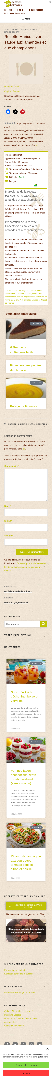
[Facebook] (7, 1044)
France (16, 91)
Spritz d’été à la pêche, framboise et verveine (24, 696)
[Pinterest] (23, 1044)
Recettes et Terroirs (23, 10)
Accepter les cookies (26, 1065)
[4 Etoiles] (12, 123)
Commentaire (11, 466)
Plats (17, 86)
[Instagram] (31, 1044)
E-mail (8, 521)
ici (37, 145)
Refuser (26, 1073)
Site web (8, 535)
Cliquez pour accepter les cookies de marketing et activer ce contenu (26, 930)
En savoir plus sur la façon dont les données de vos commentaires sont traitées (25, 567)
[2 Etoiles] (8, 123)
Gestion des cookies (14, 1025)
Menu (27, 18)
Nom (7, 506)
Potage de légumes (23, 406)
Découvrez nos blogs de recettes (20, 992)
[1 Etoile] (5, 123)
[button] (47, 1048)
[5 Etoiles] (15, 123)
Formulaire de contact (14, 970)
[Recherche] (43, 624)
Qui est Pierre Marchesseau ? (18, 1011)
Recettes (8, 86)
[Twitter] (15, 1044)
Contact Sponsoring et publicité (19, 973)
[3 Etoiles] (10, 123)
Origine (7, 91)
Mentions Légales (12, 1015)
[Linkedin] (39, 1044)
